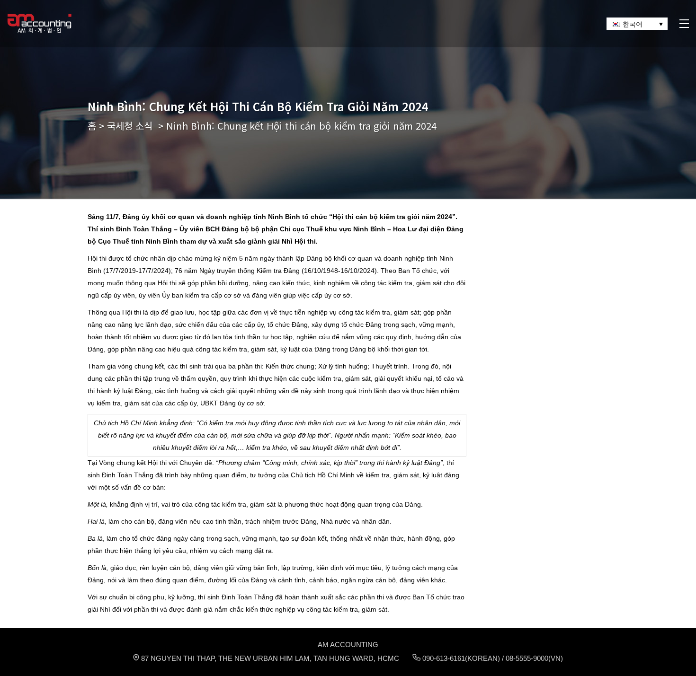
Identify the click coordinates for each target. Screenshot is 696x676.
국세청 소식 (129, 125)
